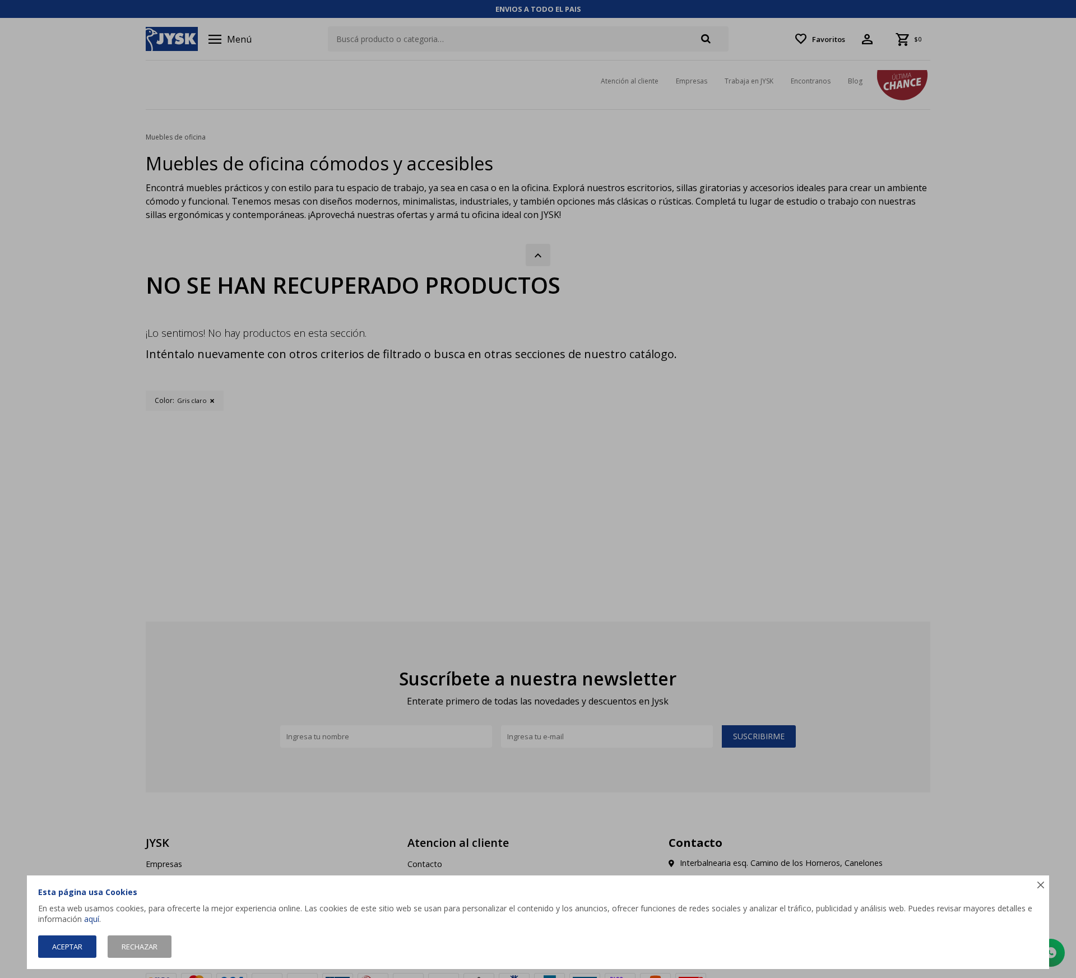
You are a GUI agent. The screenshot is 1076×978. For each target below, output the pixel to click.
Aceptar (67, 947)
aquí (91, 919)
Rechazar (139, 947)
